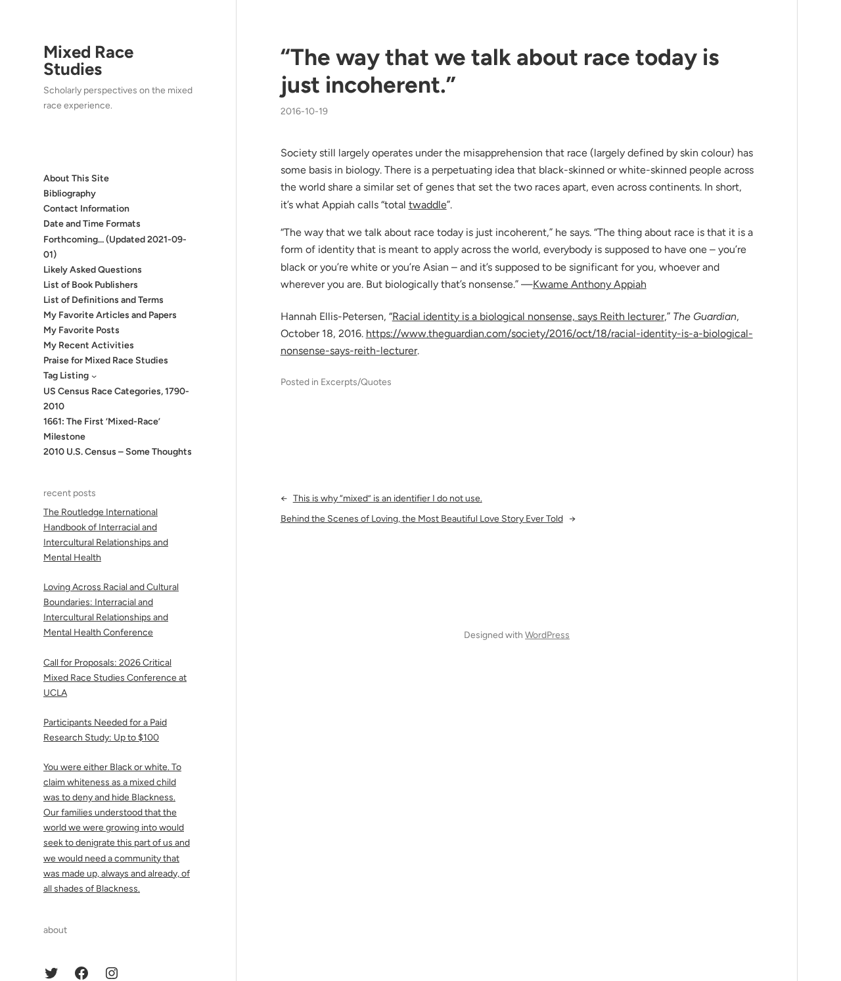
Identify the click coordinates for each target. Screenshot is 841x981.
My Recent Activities (88, 345)
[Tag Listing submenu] (94, 375)
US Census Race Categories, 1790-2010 (116, 399)
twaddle (428, 204)
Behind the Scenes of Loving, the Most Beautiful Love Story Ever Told (422, 518)
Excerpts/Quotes (356, 382)
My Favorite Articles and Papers (110, 315)
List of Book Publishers (90, 284)
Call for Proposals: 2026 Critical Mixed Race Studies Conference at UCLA (115, 677)
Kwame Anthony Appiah (590, 284)
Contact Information (86, 208)
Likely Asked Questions (92, 269)
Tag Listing (66, 375)
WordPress (547, 635)
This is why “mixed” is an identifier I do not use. (387, 498)
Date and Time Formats (92, 223)
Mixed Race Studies (88, 60)
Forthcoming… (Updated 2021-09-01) (115, 247)
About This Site (76, 178)
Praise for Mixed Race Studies (105, 360)
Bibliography (69, 193)
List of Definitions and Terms (103, 300)
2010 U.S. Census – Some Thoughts (117, 451)
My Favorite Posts (81, 330)
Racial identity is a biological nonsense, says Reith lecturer (528, 316)
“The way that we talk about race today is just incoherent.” (500, 71)
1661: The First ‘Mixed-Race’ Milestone (101, 429)
